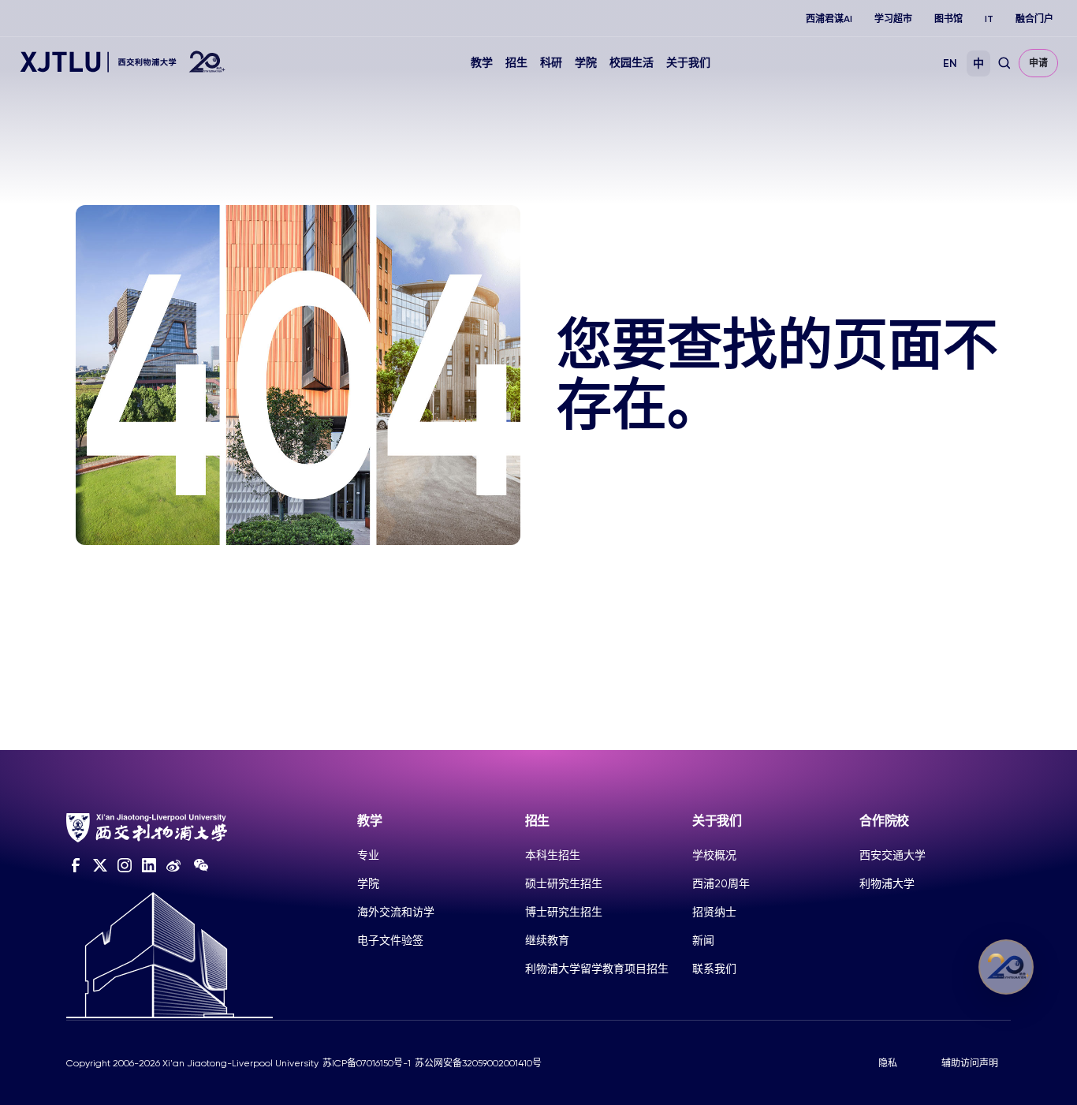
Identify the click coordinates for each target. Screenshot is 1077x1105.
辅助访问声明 (969, 1063)
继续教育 (547, 940)
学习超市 (893, 18)
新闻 (703, 940)
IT (989, 18)
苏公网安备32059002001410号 (478, 1063)
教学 (482, 62)
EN (950, 63)
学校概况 (714, 855)
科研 (551, 62)
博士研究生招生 (563, 911)
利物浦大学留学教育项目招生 (597, 968)
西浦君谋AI (829, 18)
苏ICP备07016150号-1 (366, 1063)
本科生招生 (552, 855)
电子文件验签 (390, 940)
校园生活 (631, 62)
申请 (1038, 63)
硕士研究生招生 (563, 883)
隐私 (887, 1063)
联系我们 (714, 968)
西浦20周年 (721, 883)
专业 (368, 855)
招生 (516, 62)
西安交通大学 (892, 855)
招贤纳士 (714, 911)
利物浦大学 (887, 883)
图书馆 (948, 18)
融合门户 (1034, 18)
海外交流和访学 (395, 911)
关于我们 (688, 62)
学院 (586, 62)
